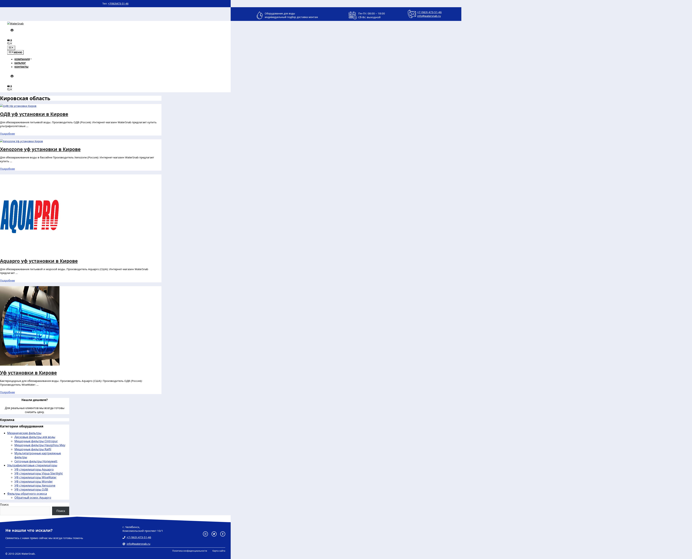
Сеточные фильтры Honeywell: (35, 461)
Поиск (4, 505)
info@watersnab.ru (429, 16)
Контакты (21, 66)
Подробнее (7, 133)
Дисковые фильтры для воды (34, 437)
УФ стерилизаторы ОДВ (31, 489)
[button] (31, 59)
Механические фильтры (24, 433)
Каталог (20, 63)
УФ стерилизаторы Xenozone (34, 485)
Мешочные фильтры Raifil (32, 449)
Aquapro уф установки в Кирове (39, 261)
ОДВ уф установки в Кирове (34, 114)
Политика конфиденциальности (189, 550)
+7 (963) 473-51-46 (429, 12)
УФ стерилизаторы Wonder (33, 481)
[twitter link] (214, 533)
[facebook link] (222, 533)
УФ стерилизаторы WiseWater (35, 477)
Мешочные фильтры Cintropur (36, 441)
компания (22, 59)
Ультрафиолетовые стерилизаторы (32, 465)
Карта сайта (218, 550)
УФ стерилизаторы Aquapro (34, 469)
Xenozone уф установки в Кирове (40, 149)
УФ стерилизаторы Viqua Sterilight (38, 473)
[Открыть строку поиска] (9, 43)
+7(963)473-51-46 (118, 3)
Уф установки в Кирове (28, 372)
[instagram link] (205, 533)
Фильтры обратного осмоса (27, 494)
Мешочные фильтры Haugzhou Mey (39, 445)
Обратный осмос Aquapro (32, 498)
